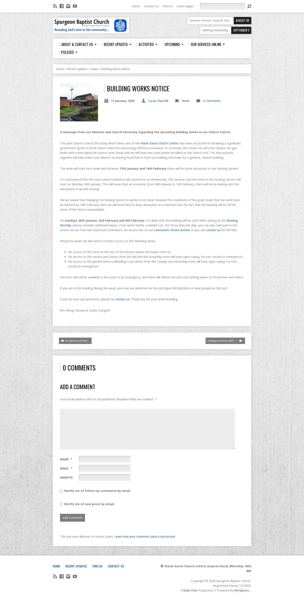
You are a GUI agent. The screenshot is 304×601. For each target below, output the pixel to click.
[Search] (249, 6)
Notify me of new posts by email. (89, 504)
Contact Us (151, 6)
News (94, 69)
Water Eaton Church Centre (159, 143)
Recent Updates (77, 69)
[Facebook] (62, 6)
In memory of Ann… (77, 341)
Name (66, 459)
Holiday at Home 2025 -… (222, 341)
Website (66, 477)
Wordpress (241, 590)
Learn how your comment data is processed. (144, 536)
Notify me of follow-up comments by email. (97, 491)
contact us (213, 230)
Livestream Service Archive (172, 230)
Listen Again (185, 6)
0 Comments (212, 101)
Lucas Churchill (158, 101)
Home (136, 6)
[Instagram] (68, 6)
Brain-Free (190, 590)
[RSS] (55, 6)
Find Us (168, 6)
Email (66, 468)
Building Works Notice (115, 69)
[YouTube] (75, 6)
